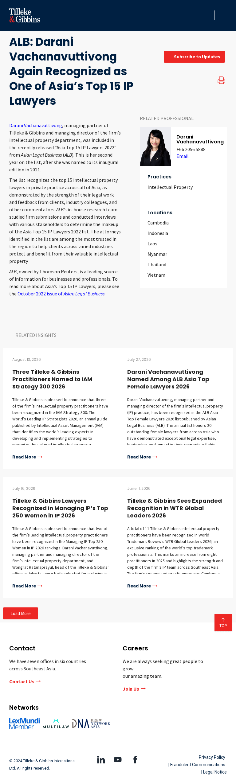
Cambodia (158, 223)
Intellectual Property (170, 187)
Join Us (131, 689)
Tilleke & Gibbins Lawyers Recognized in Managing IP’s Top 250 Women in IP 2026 (60, 508)
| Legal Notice (214, 772)
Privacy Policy (212, 757)
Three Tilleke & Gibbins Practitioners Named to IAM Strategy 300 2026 (52, 379)
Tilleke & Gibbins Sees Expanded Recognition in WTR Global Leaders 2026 (174, 508)
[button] (207, 15)
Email (182, 156)
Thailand (157, 264)
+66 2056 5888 (191, 149)
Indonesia (158, 233)
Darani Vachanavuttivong (35, 125)
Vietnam (156, 275)
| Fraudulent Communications (196, 764)
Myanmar (157, 254)
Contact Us (21, 681)
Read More (24, 457)
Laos (152, 243)
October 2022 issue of (61, 294)
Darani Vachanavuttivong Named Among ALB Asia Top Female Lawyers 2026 (168, 379)
